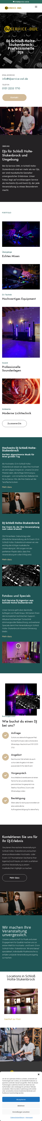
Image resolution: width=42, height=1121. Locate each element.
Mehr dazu (14, 877)
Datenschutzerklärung (17, 1117)
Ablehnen (21, 1106)
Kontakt (14, 97)
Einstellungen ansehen (21, 1112)
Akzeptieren (21, 1099)
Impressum (29, 1117)
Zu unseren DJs (14, 423)
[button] (39, 1074)
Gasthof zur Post (12, 1019)
